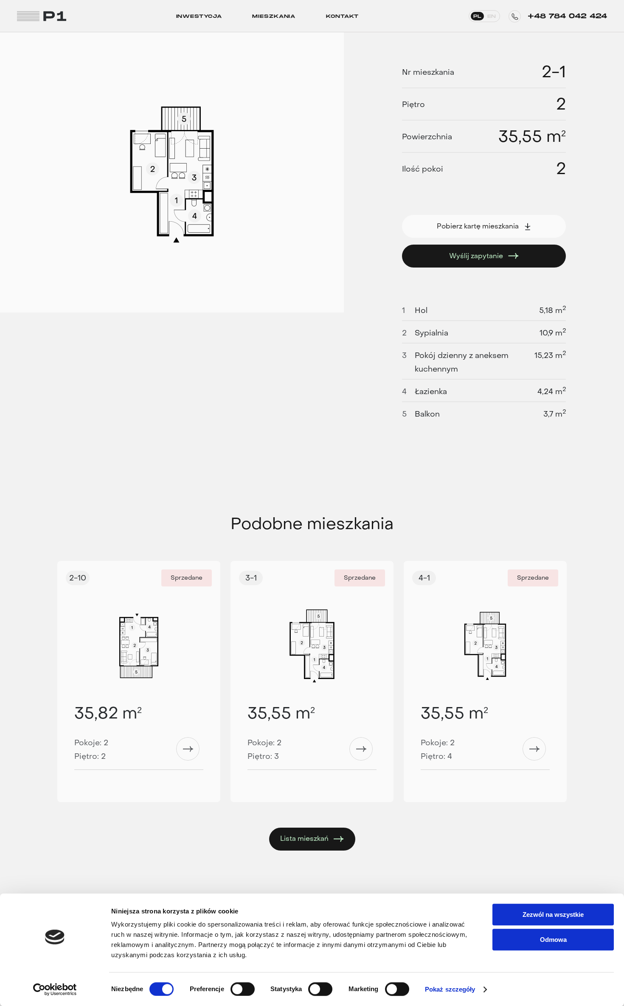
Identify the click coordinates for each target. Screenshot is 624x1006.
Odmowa (553, 939)
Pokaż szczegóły (450, 989)
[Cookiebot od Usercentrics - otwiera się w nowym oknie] (55, 989)
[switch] (242, 989)
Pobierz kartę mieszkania (478, 226)
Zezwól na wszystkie (553, 914)
